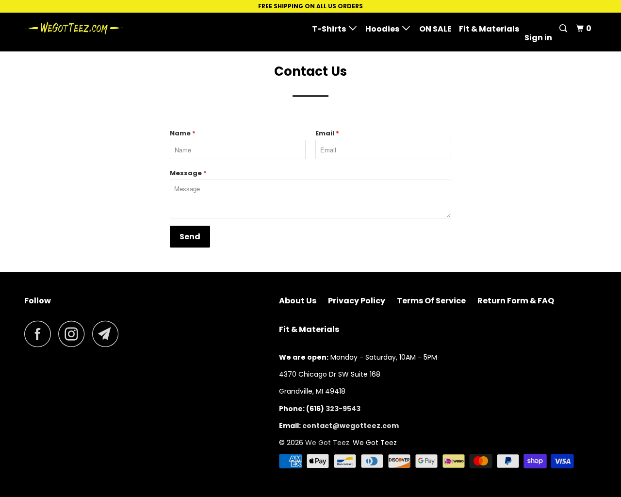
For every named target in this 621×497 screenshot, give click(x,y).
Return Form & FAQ (515, 300)
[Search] (564, 28)
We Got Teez (327, 442)
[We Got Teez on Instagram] (74, 333)
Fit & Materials (489, 28)
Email (327, 133)
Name (183, 133)
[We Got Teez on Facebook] (40, 333)
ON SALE (435, 28)
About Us (297, 300)
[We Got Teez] (74, 28)
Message (188, 173)
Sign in (538, 37)
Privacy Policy (356, 300)
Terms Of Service (431, 300)
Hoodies (383, 28)
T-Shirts (330, 28)
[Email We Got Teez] (108, 333)
